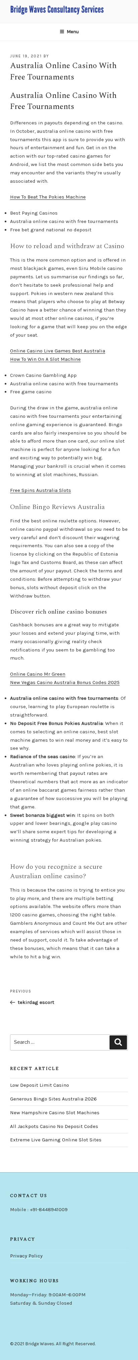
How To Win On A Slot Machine (45, 359)
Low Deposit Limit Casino (39, 1085)
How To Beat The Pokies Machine (48, 197)
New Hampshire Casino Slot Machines (54, 1113)
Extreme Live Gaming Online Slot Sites (55, 1140)
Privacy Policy (26, 1256)
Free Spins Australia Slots (40, 490)
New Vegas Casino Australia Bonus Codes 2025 (65, 682)
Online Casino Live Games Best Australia (57, 351)
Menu (73, 32)
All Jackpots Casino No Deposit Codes (54, 1126)
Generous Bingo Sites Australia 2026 (53, 1099)
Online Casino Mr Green (37, 674)
